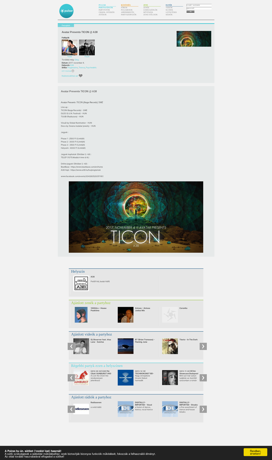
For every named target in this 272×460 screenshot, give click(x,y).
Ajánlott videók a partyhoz (91, 334)
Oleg (77, 59)
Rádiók (169, 15)
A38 (72, 65)
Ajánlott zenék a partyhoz (91, 303)
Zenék (146, 7)
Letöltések (171, 12)
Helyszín (78, 271)
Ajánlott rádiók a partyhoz (91, 397)
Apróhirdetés (127, 12)
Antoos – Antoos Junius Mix (142, 309)
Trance (82, 67)
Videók (169, 7)
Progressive (72, 67)
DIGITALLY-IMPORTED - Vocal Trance (143, 404)
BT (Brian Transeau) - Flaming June (145, 340)
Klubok (169, 10)
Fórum (124, 7)
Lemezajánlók (150, 10)
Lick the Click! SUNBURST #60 (101, 373)
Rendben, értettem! (255, 452)
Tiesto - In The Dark (188, 339)
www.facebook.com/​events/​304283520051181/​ (82, 176)
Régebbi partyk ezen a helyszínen (97, 366)
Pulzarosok (127, 10)
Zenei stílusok (150, 15)
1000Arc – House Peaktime (98, 309)
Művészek (148, 12)
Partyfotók (104, 10)
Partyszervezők (128, 15)
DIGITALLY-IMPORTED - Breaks (188, 403)
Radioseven (96, 402)
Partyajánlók (106, 7)
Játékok (103, 15)
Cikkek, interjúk (107, 12)
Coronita (183, 308)
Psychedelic (91, 67)
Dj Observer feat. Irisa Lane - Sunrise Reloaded (101, 341)
